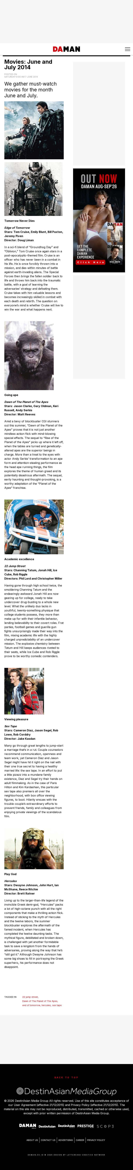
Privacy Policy (96, 1140)
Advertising (65, 1140)
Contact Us (48, 1140)
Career (80, 1140)
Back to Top (67, 1077)
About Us (32, 1140)
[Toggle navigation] (127, 49)
